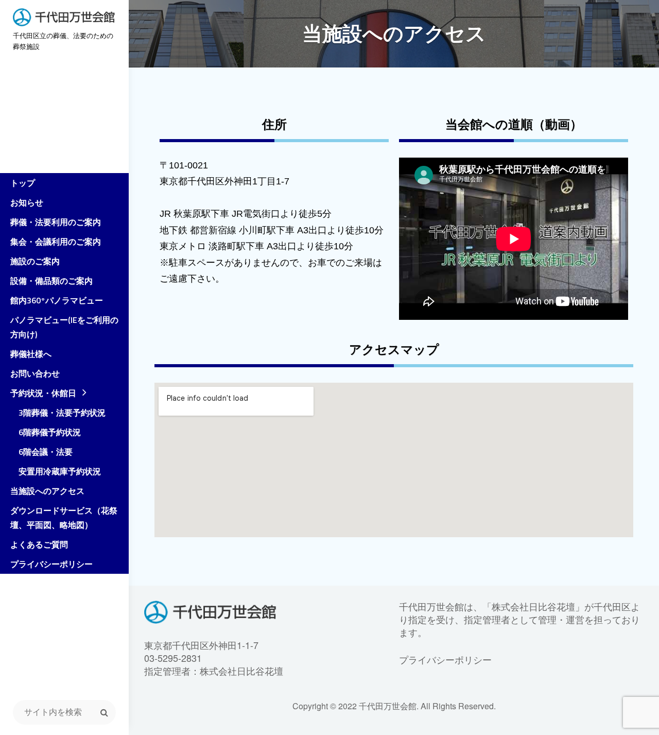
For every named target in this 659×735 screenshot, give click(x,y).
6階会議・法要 (41, 452)
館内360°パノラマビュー (56, 300)
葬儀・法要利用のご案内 (55, 222)
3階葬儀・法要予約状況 (58, 412)
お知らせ (26, 202)
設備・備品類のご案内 (51, 281)
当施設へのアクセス (47, 491)
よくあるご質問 (39, 544)
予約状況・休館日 (43, 393)
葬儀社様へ (30, 354)
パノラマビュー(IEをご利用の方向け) (64, 327)
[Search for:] (64, 712)
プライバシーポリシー (51, 564)
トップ (22, 183)
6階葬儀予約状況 (45, 432)
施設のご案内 (35, 261)
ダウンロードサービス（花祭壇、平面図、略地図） (63, 517)
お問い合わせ (35, 373)
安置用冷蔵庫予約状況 (55, 471)
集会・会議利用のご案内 (55, 241)
